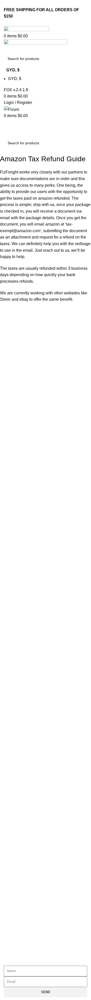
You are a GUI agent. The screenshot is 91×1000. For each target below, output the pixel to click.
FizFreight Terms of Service (32, 675)
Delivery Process (23, 862)
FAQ (12, 666)
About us (16, 737)
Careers (15, 755)
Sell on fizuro (20, 764)
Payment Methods (24, 881)
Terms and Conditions (27, 657)
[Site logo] (26, 29)
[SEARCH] (81, 59)
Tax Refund (18, 889)
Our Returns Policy (25, 853)
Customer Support (24, 844)
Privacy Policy (21, 648)
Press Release (21, 773)
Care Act (16, 746)
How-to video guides (26, 871)
